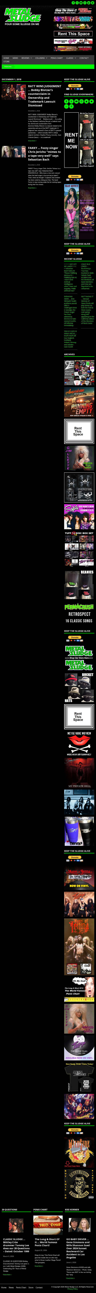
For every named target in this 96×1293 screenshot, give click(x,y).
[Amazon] (71, 106)
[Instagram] (85, 2)
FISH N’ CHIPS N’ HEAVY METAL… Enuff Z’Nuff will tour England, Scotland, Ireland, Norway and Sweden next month (70, 339)
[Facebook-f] (73, 2)
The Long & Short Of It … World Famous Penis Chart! (47, 1242)
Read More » (32, 141)
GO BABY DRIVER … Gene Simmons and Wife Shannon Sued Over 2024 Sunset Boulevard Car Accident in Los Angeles (78, 1248)
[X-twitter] (77, 2)
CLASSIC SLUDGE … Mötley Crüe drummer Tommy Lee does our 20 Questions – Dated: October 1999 (16, 1245)
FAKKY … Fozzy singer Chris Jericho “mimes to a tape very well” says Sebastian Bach (44, 153)
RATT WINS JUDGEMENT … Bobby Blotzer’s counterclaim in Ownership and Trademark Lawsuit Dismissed (44, 95)
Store (6, 61)
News (15, 58)
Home (6, 58)
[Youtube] (81, 2)
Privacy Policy (73, 1289)
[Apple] (88, 2)
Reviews (25, 58)
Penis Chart (57, 58)
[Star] (92, 2)
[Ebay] (66, 106)
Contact (84, 58)
